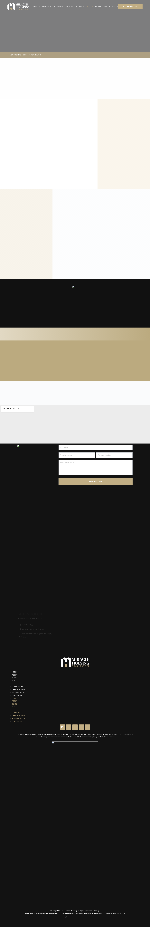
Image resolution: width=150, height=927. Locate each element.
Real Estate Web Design (76, 917)
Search (60, 7)
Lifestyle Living (18, 689)
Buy (13, 681)
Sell (13, 684)
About (14, 675)
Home (27, 7)
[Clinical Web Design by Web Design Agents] (66, 917)
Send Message (95, 482)
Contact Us (131, 6)
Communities (47, 7)
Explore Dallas (18, 692)
